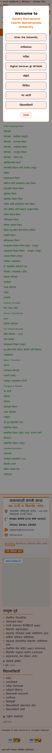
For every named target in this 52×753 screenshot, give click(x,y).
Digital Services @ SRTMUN (26, 66)
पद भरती (26, 95)
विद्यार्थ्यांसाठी (26, 105)
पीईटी (26, 76)
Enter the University (26, 37)
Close (26, 114)
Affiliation (26, 47)
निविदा (26, 85)
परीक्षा (26, 56)
